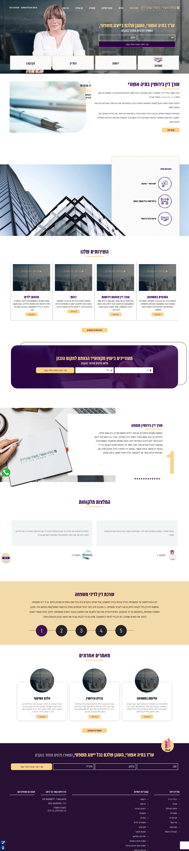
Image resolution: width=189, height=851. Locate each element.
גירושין (143, 803)
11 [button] (139, 478)
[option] (158, 63)
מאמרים (92, 8)
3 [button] (157, 478)
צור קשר (65, 8)
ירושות (143, 799)
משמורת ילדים (140, 822)
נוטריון (143, 817)
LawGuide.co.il (167, 97)
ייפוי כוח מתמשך (139, 836)
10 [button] (141, 478)
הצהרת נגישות (171, 831)
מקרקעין (142, 827)
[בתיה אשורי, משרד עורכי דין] (160, 10)
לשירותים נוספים (94, 330)
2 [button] (159, 478)
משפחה (142, 813)
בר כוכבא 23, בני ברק (57, 809)
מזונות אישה (141, 831)
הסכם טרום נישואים (138, 841)
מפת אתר (173, 827)
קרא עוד (170, 130)
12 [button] (137, 478)
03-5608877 (54, 799)
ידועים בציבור (140, 808)
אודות (121, 8)
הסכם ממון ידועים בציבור (135, 845)
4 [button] (154, 478)
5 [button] (152, 478)
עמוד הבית (134, 8)
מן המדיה (79, 8)
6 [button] (150, 478)
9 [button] (144, 478)
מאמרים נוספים (94, 730)
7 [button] (148, 478)
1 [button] (161, 478)
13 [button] (135, 478)
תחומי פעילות (107, 8)
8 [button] (146, 478)
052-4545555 (14, 7)
